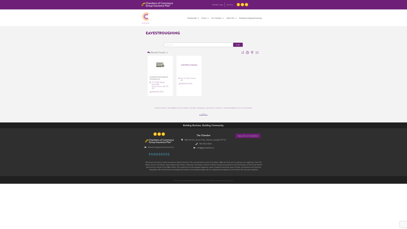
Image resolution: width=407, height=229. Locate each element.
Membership (192, 18)
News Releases (172, 108)
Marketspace (201, 108)
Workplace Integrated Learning (250, 18)
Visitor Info (230, 18)
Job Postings (210, 108)
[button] (148, 52)
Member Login (217, 4)
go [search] (239, 45)
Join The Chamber (246, 108)
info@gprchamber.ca (205, 147)
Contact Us (219, 108)
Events (203, 18)
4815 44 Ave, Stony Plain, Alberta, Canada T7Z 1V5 (205, 139)
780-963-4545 (205, 143)
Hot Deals (193, 108)
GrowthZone (229, 181)
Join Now (229, 4)
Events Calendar (183, 108)
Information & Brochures (232, 108)
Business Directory (161, 108)
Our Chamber (216, 18)
